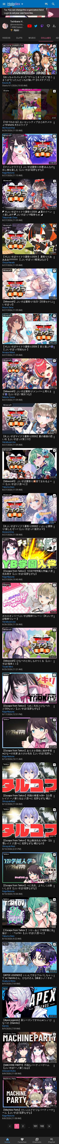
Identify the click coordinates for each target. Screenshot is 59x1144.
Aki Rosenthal (8, 128)
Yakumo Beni (8, 487)
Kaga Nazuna (8, 173)
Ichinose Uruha (9, 1071)
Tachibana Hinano (19, 21)
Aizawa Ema (8, 532)
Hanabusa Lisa (8, 442)
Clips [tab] (19, 38)
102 (42, 1126)
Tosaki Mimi (7, 667)
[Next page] (49, 1126)
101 (35, 1126)
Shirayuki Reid (8, 801)
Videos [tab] (6, 38)
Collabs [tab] (46, 38)
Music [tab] (32, 38)
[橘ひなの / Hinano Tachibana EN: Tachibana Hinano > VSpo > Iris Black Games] (5, 26)
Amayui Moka (8, 352)
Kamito (5, 1026)
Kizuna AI (6, 83)
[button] (15, 4)
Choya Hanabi (8, 262)
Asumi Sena (7, 307)
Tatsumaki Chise (9, 217)
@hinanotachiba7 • (18, 25)
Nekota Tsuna (8, 397)
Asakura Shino (8, 981)
